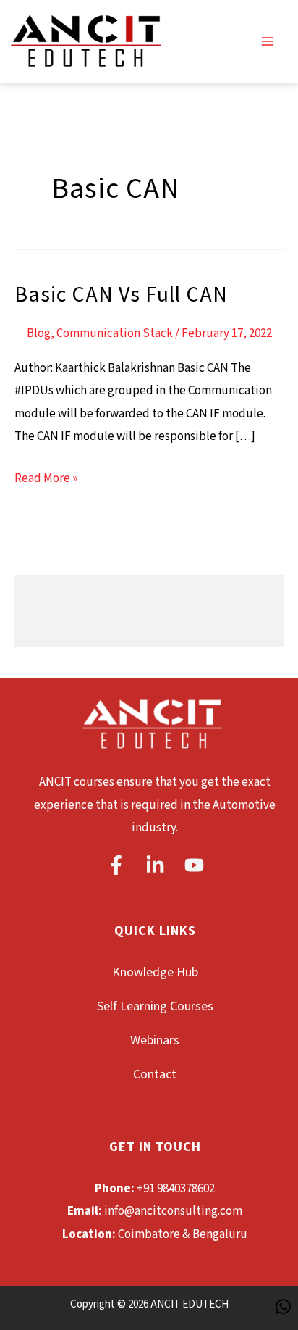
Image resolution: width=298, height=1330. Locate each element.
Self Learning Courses (155, 1006)
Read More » (45, 476)
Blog (39, 333)
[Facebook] (116, 865)
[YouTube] (194, 865)
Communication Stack (114, 333)
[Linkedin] (155, 865)
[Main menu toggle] (268, 41)
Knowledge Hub (155, 972)
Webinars (154, 1040)
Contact (154, 1074)
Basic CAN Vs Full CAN (121, 294)
